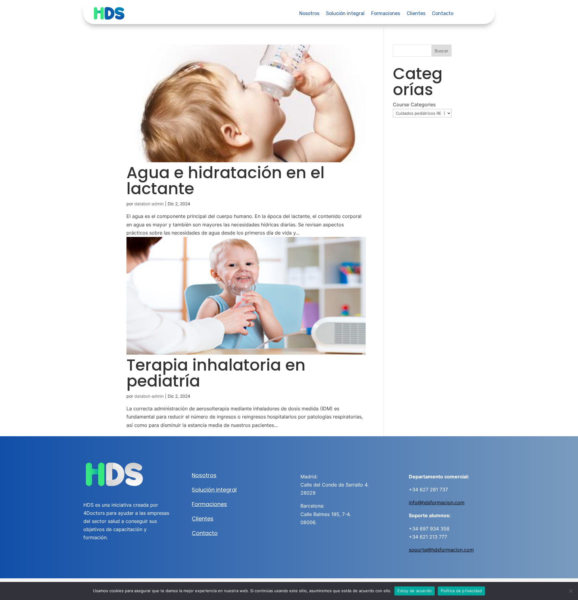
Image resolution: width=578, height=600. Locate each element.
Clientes (416, 13)
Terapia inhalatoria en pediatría (216, 373)
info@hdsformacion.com (437, 502)
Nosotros (309, 13)
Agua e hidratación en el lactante (225, 180)
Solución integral (345, 13)
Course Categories (414, 104)
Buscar (441, 50)
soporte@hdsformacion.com (441, 550)
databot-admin (149, 203)
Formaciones (385, 13)
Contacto (442, 13)
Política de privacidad (461, 590)
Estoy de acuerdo (414, 590)
